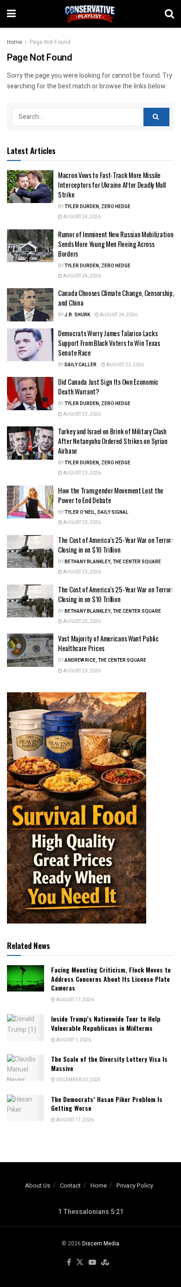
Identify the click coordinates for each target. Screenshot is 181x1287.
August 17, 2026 (74, 1000)
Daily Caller (81, 365)
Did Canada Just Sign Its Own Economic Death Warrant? (108, 386)
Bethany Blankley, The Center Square (113, 562)
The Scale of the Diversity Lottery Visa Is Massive (109, 1063)
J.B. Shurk (77, 315)
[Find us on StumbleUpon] (105, 1262)
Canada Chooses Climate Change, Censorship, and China (116, 298)
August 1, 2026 (73, 1040)
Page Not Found (50, 42)
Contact (70, 1185)
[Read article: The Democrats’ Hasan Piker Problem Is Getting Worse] (25, 1108)
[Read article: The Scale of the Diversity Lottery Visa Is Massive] (25, 1067)
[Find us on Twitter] (80, 1262)
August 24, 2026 (81, 217)
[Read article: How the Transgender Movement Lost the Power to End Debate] (30, 502)
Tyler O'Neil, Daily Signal (97, 512)
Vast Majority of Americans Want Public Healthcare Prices (108, 643)
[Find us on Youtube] (92, 1262)
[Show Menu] (11, 14)
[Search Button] (169, 14)
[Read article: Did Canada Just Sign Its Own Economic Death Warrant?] (30, 393)
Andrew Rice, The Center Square (105, 660)
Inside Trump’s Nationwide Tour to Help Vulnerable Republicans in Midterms (106, 1023)
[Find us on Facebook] (69, 1262)
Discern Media (100, 1243)
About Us (37, 1185)
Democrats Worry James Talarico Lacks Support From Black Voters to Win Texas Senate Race (109, 342)
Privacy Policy (134, 1185)
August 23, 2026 (124, 365)
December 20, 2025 (78, 1080)
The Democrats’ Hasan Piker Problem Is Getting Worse (106, 1103)
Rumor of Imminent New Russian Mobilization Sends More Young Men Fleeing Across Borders (115, 244)
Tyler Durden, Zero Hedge (97, 206)
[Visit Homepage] (90, 14)
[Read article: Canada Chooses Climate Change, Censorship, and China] (30, 304)
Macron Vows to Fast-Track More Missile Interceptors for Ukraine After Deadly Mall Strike (111, 184)
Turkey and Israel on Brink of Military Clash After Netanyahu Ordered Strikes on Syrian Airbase (113, 441)
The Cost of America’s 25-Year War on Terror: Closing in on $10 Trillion (115, 544)
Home (14, 42)
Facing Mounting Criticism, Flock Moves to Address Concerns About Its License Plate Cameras (111, 978)
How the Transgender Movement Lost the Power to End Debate (110, 495)
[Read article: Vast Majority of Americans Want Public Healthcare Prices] (30, 650)
